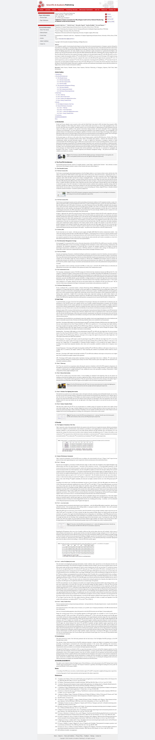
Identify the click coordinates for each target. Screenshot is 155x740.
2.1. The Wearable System (61, 78)
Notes (56, 118)
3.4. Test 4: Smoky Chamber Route (63, 100)
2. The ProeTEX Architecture (61, 76)
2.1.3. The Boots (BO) (61, 83)
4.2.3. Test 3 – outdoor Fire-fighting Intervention (67, 111)
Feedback (86, 736)
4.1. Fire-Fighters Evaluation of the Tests (65, 104)
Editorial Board (43, 32)
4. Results (57, 102)
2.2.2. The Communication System (64, 89)
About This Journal (44, 29)
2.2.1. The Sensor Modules (63, 87)
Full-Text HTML (110, 21)
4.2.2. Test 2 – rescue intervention (64, 109)
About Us (60, 736)
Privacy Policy (79, 736)
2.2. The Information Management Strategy (65, 85)
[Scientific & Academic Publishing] (40, 4)
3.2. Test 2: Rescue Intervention (63, 96)
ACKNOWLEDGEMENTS (61, 117)
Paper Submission (44, 20)
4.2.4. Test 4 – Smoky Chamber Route (65, 113)
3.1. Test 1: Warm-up (60, 94)
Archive (42, 38)
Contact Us (42, 44)
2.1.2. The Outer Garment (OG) (63, 81)
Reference (109, 16)
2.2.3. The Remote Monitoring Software (65, 91)
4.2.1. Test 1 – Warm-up (62, 107)
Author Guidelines (44, 41)
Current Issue (43, 35)
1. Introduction (58, 74)
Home (55, 736)
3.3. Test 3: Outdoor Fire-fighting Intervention (66, 98)
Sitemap (92, 736)
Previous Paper (43, 17)
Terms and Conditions (69, 736)
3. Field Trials (58, 92)
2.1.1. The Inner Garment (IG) (63, 79)
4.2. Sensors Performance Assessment (64, 105)
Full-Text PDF (110, 19)
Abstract (109, 14)
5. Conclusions (58, 115)
